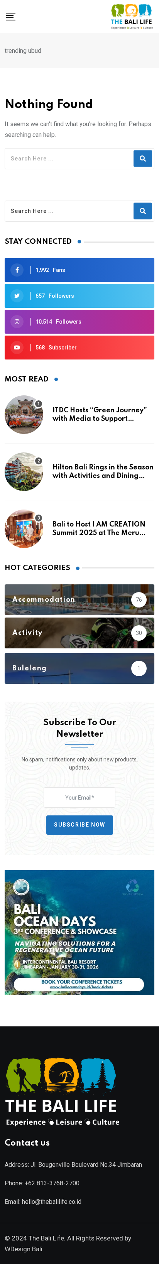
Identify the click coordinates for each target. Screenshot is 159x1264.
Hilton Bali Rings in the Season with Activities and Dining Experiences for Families (103, 476)
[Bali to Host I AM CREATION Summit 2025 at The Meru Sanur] (24, 529)
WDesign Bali (23, 1249)
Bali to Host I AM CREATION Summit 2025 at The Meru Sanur (98, 533)
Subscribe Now (79, 825)
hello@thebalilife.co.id (51, 1201)
